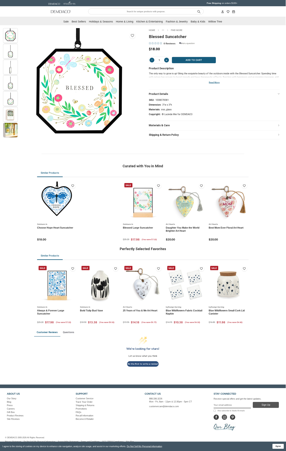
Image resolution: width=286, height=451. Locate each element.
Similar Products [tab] (50, 172)
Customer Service (84, 398)
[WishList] (228, 11)
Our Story (11, 398)
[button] (10, 35)
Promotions (81, 408)
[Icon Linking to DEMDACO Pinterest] (232, 417)
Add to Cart (194, 60)
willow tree (215, 21)
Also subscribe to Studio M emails (231, 411)
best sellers (79, 21)
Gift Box (11, 412)
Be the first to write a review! (143, 364)
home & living (124, 21)
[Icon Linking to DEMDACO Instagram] (224, 417)
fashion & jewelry (177, 21)
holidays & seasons (101, 21)
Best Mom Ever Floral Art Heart (226, 227)
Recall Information (84, 415)
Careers (11, 408)
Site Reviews (13, 419)
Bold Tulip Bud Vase (91, 310)
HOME (152, 30)
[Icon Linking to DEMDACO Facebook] (216, 417)
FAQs (78, 412)
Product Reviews (15, 415)
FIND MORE (176, 30)
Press (10, 405)
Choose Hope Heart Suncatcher (55, 227)
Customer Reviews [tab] (47, 332)
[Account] (222, 11)
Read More (214, 82)
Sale (66, 21)
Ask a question (188, 43)
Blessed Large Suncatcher (138, 227)
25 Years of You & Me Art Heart (140, 310)
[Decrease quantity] (152, 60)
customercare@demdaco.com (164, 406)
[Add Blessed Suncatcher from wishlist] (132, 36)
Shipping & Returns (85, 405)
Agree (278, 446)
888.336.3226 (155, 398)
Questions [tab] (68, 332)
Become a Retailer (85, 419)
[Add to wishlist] (73, 185)
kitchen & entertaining (149, 21)
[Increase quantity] (166, 60)
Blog (9, 402)
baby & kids (198, 21)
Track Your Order (84, 402)
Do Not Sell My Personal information (144, 446)
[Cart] (233, 11)
